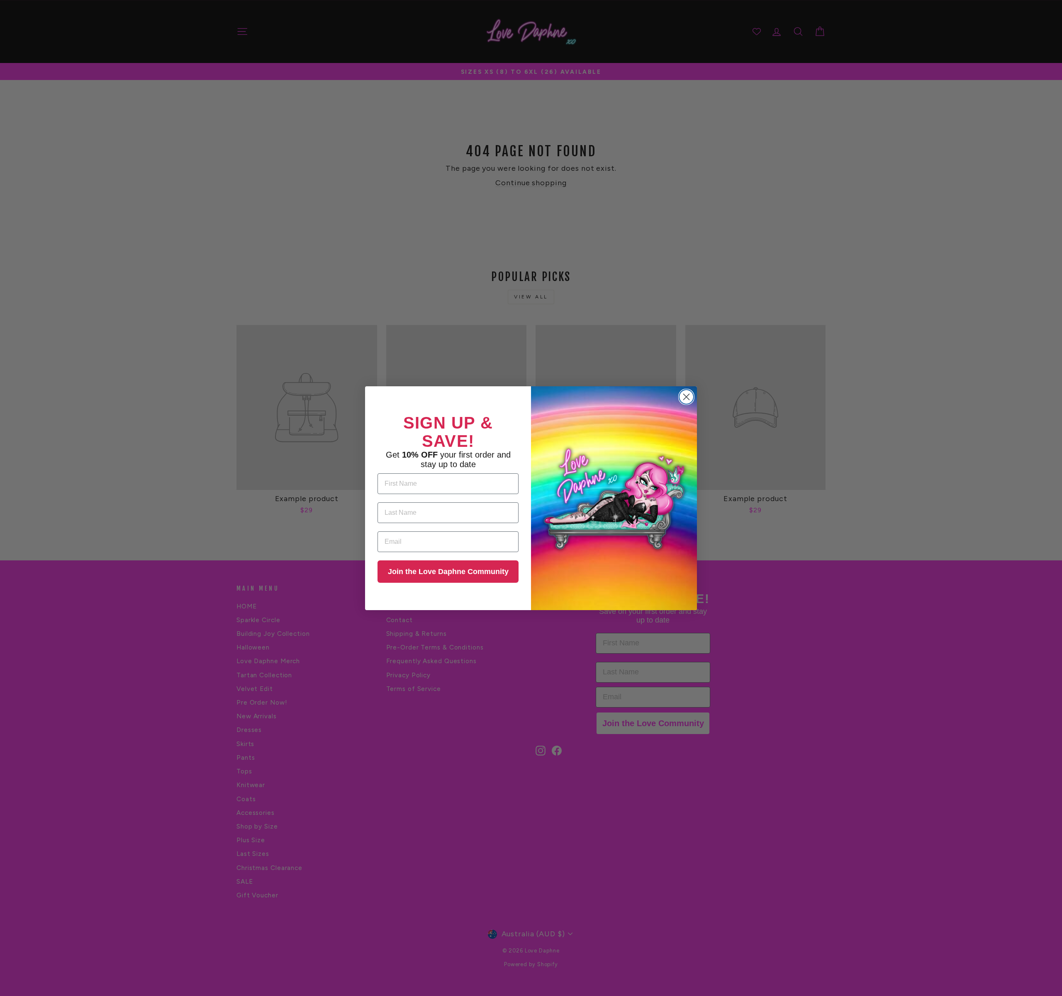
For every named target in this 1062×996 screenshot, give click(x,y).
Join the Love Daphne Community (448, 571)
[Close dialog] (686, 397)
